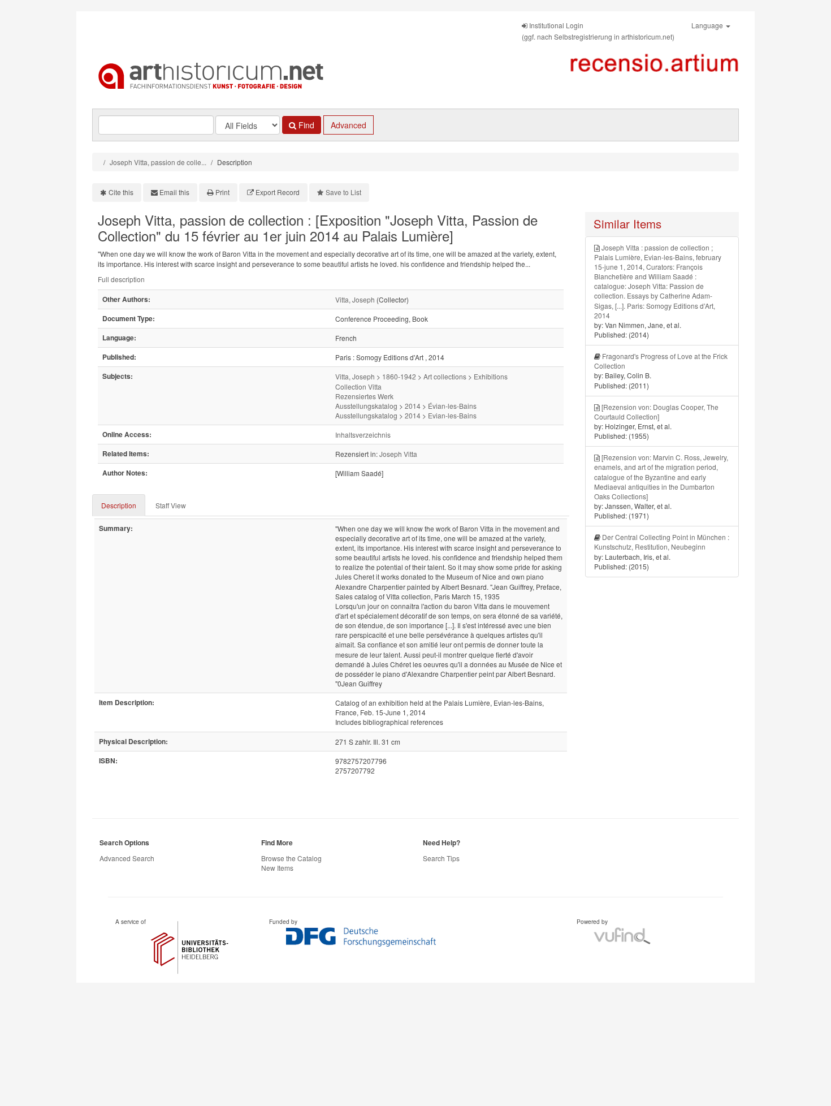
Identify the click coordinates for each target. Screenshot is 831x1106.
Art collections (444, 376)
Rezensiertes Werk (364, 396)
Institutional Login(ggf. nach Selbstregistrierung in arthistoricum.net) (598, 30)
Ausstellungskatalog (366, 406)
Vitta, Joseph (355, 299)
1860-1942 (399, 376)
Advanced (348, 125)
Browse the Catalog (291, 858)
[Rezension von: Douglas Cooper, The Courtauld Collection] (656, 411)
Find (305, 125)
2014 (413, 406)
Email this (174, 192)
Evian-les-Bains (452, 415)
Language (708, 25)
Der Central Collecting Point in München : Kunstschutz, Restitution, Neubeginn (661, 541)
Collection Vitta (358, 386)
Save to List (343, 192)
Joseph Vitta (398, 454)
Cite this (121, 192)
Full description (121, 279)
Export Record (278, 192)
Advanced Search (126, 858)
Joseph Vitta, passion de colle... (158, 162)
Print (222, 192)
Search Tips (441, 858)
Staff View (170, 505)
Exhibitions (491, 376)
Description (118, 505)
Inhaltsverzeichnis (363, 434)
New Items (277, 867)
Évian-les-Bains (452, 406)
